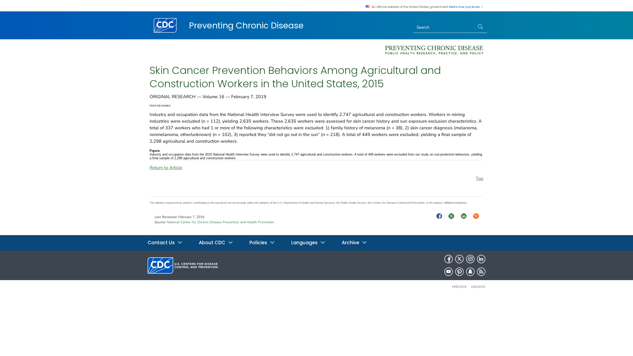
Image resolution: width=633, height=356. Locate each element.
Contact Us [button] (162, 242)
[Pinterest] (459, 271)
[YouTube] (448, 271)
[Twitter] (459, 259)
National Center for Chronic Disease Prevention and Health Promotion (220, 222)
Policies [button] (258, 242)
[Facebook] (448, 259)
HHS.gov (459, 286)
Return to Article (166, 168)
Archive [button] (351, 242)
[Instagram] (470, 259)
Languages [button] (305, 242)
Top (479, 178)
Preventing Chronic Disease (246, 25)
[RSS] (481, 271)
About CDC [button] (212, 242)
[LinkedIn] (481, 259)
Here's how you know (464, 7)
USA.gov (478, 286)
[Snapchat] (470, 271)
